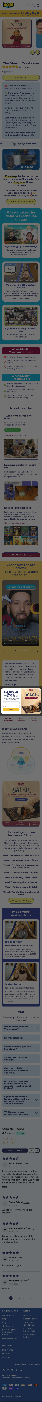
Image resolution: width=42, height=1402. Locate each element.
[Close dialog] (40, 689)
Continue (11, 709)
